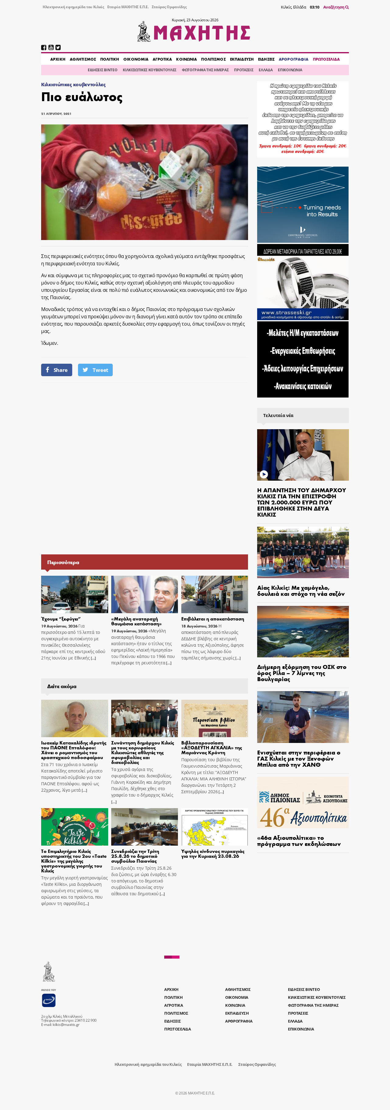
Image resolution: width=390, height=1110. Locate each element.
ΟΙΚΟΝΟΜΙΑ (135, 59)
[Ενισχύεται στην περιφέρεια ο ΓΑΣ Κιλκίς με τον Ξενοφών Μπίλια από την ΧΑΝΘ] (303, 717)
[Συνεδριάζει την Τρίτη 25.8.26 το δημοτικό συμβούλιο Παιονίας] (144, 827)
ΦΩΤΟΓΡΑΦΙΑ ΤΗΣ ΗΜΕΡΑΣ (205, 69)
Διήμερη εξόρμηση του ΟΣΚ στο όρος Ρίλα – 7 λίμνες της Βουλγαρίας (301, 672)
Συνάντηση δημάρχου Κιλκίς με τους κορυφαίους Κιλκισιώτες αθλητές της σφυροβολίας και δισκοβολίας (142, 752)
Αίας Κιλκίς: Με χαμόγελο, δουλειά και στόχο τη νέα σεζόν (301, 590)
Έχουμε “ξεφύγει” (61, 618)
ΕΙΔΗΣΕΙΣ (266, 59)
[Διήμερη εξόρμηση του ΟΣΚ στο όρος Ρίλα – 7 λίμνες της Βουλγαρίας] (303, 631)
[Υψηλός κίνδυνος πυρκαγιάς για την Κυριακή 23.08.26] (214, 827)
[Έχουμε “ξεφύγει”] (74, 594)
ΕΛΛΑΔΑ (265, 69)
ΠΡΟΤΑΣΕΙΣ (243, 69)
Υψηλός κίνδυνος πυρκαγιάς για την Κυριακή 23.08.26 (212, 853)
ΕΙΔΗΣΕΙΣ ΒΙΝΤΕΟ (102, 69)
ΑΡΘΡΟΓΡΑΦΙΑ (293, 59)
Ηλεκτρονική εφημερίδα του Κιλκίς (73, 6)
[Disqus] (144, 468)
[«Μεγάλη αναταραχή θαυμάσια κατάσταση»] (144, 594)
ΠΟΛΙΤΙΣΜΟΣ (213, 59)
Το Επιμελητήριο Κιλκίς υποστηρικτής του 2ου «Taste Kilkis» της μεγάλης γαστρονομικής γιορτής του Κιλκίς (74, 861)
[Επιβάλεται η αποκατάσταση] (214, 594)
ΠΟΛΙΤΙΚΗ (109, 59)
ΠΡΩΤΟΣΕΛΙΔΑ (326, 59)
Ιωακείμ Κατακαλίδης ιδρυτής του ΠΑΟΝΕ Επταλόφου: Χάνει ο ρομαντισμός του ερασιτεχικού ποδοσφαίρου (73, 749)
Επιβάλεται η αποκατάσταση (212, 618)
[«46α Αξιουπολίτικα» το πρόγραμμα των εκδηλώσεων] (303, 802)
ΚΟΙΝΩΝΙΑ (186, 59)
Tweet (100, 369)
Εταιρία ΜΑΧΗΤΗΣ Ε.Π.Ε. (128, 6)
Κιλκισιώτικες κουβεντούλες (73, 84)
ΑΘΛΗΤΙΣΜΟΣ (83, 59)
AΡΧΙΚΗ (58, 59)
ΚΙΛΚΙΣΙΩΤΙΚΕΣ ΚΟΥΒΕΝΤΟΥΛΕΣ (149, 69)
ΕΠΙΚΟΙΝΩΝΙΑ (290, 69)
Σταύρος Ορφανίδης (169, 6)
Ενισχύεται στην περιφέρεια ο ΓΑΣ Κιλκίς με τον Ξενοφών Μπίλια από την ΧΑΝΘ (298, 758)
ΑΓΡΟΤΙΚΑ (162, 59)
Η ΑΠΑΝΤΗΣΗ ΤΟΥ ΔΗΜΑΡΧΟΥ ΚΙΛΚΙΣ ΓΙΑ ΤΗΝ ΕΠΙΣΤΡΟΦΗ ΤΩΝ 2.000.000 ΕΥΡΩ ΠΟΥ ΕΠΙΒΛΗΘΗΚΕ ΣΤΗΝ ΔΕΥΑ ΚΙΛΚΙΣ (301, 502)
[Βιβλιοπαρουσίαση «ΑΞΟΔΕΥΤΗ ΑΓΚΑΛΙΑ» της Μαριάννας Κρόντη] (214, 718)
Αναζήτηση (334, 7)
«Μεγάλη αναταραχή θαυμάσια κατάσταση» (136, 621)
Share (61, 369)
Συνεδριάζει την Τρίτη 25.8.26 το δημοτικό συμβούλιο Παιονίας (135, 856)
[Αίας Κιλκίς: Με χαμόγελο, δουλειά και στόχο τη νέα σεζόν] (303, 552)
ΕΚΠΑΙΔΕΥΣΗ (242, 59)
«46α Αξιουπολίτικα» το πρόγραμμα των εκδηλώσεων (299, 840)
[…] (93, 658)
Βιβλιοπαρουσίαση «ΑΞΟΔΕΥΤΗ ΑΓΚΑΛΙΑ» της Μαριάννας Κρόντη (211, 747)
